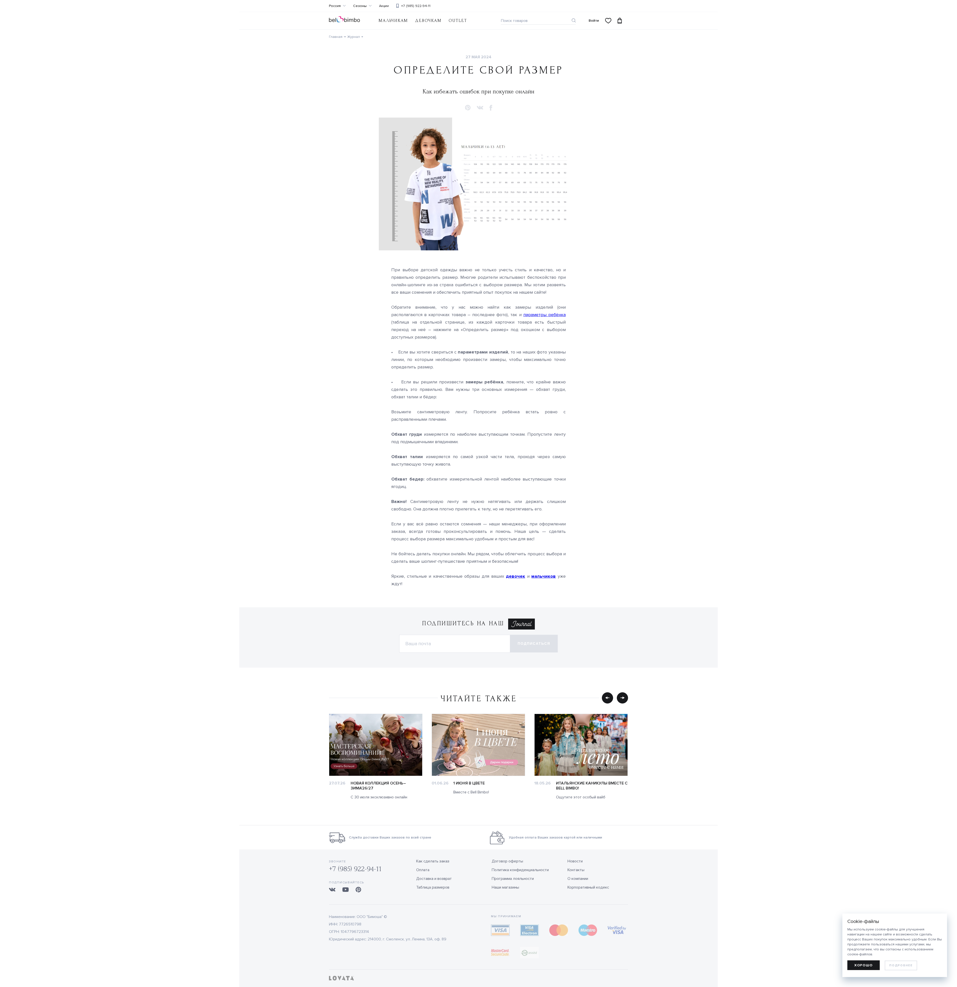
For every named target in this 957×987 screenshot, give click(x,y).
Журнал (353, 37)
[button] (468, 108)
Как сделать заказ (432, 861)
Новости (575, 861)
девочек (515, 576)
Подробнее (900, 965)
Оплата (422, 869)
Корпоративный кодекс (588, 887)
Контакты (575, 869)
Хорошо (863, 965)
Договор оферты (507, 861)
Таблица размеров (432, 887)
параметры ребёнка (544, 314)
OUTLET (458, 20)
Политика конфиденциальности (520, 869)
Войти (594, 20)
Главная (335, 37)
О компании (577, 878)
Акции (384, 6)
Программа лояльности (513, 878)
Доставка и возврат (434, 878)
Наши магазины (505, 887)
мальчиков (543, 576)
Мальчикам (393, 20)
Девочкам (428, 20)
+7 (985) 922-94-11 (415, 6)
